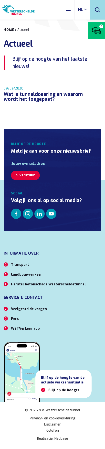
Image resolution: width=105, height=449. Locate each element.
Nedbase (61, 438)
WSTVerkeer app (25, 328)
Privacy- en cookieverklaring (52, 418)
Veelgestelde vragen (29, 309)
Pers (15, 318)
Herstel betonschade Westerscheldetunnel (48, 284)
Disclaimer (52, 424)
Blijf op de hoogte (64, 390)
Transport (20, 264)
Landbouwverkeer (26, 274)
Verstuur (27, 175)
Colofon (52, 430)
